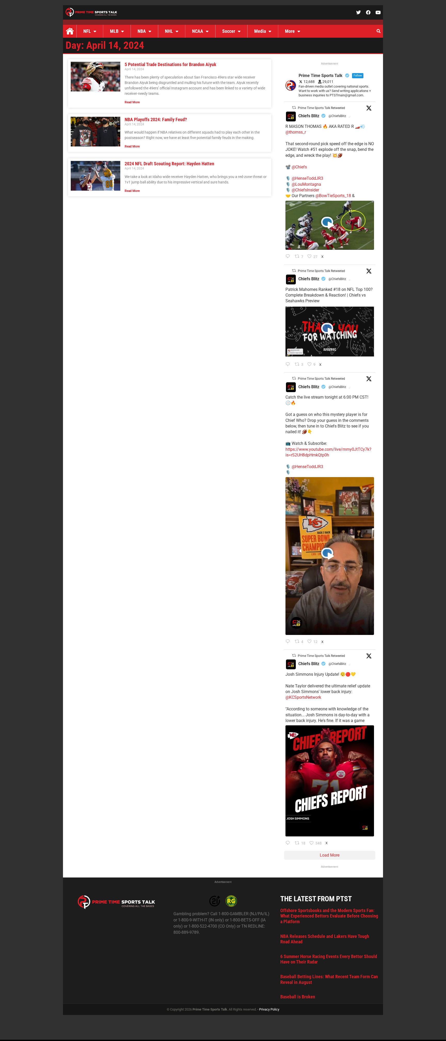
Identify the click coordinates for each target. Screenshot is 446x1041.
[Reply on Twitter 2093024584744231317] (289, 843)
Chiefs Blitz (308, 115)
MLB (114, 31)
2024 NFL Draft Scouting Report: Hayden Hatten (169, 163)
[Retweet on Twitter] (294, 108)
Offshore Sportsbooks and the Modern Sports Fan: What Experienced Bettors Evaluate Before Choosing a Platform (329, 916)
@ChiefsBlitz (337, 116)
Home (69, 31)
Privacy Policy (269, 1009)
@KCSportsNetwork (303, 697)
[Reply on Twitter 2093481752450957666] (289, 364)
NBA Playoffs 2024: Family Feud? (156, 119)
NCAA (197, 31)
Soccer (228, 31)
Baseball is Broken (297, 996)
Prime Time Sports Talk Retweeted (321, 108)
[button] (378, 31)
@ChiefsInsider (305, 190)
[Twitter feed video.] (329, 225)
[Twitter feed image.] (329, 780)
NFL (87, 31)
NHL (169, 31)
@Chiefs (299, 167)
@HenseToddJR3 (307, 178)
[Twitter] (358, 12)
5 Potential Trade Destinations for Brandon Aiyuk (170, 64)
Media (260, 31)
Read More (132, 102)
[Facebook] (368, 12)
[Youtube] (378, 12)
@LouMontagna (306, 184)
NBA (142, 31)
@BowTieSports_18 (333, 195)
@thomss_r (295, 132)
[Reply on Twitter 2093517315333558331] (289, 256)
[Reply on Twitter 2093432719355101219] (289, 642)
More (290, 31)
